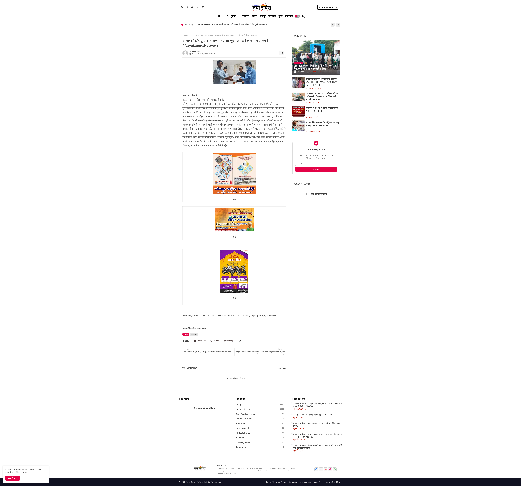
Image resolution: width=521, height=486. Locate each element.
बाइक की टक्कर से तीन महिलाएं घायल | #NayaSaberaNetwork (322, 124)
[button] (297, 16)
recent (193, 35)
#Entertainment (260, 433)
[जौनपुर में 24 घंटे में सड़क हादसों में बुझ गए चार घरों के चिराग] (298, 111)
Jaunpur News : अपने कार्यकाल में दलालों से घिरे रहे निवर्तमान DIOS (316, 424)
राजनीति (245, 16)
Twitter (216, 341)
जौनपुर (263, 16)
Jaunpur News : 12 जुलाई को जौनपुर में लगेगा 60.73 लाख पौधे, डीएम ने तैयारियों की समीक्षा (317, 405)
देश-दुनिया (231, 16)
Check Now (21, 472)
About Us (276, 482)
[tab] (221, 16)
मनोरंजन (289, 16)
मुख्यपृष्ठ (185, 35)
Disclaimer (296, 482)
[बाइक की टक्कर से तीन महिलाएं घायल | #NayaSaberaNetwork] (298, 125)
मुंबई (280, 16)
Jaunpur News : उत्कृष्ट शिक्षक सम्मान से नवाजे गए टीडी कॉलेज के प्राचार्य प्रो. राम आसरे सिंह (317, 435)
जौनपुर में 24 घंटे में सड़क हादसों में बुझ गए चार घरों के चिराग (322, 109)
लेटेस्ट (254, 16)
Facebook (201, 341)
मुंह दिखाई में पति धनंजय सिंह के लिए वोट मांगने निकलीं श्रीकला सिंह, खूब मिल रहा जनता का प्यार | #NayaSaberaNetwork (322, 83)
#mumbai (260, 438)
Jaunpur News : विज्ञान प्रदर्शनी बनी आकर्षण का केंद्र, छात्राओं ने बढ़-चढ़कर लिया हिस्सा (317, 446)
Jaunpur (260, 404)
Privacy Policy (317, 482)
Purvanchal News (260, 419)
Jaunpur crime (260, 409)
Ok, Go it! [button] (12, 478)
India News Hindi (260, 428)
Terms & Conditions (333, 482)
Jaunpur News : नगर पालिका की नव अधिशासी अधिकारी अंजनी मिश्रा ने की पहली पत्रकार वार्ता (322, 96)
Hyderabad (260, 447)
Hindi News (260, 423)
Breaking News (260, 442)
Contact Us (286, 482)
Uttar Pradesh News (260, 414)
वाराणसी (272, 16)
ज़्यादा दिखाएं (281, 368)
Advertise (306, 482)
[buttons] (181, 7)
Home (221, 16)
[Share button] (240, 341)
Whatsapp (230, 341)
